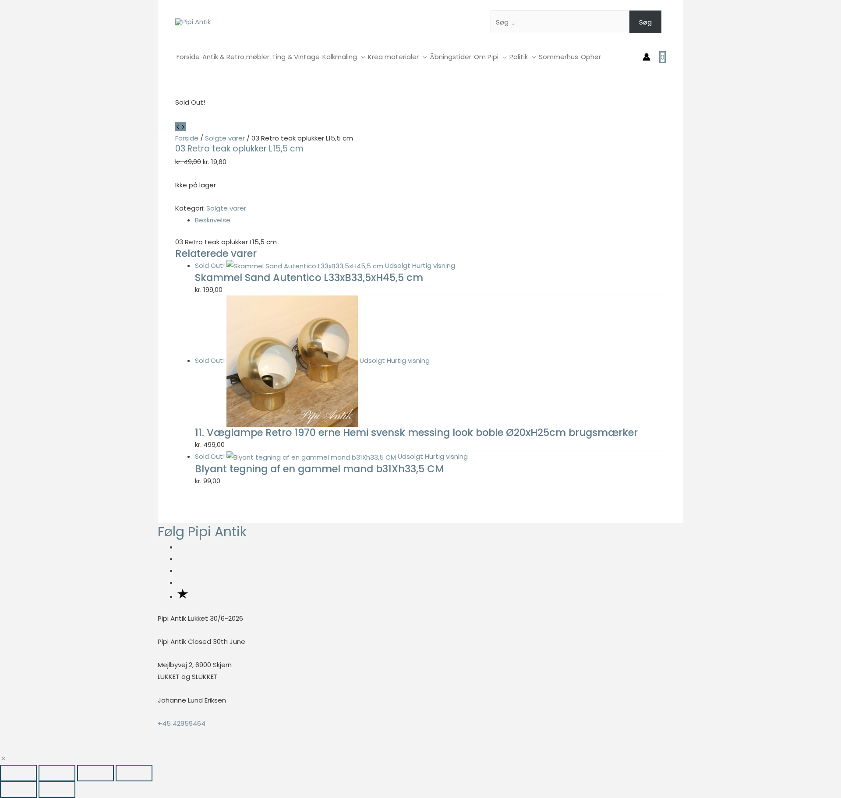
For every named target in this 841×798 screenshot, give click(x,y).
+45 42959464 (181, 723)
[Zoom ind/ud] (18, 773)
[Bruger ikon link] (646, 57)
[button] (3, 758)
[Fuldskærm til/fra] (57, 773)
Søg (645, 22)
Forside (186, 138)
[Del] (95, 773)
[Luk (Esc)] (134, 773)
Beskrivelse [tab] (212, 220)
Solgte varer (225, 138)
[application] (361, 56)
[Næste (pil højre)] (57, 789)
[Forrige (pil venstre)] (18, 789)
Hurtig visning (433, 265)
